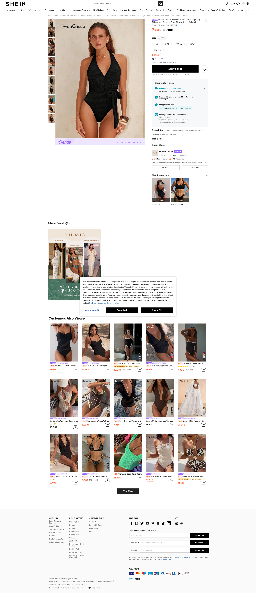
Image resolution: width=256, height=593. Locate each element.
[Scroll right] (248, 10)
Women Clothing (73, 16)
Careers (52, 536)
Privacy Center (54, 581)
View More (128, 491)
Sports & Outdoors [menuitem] (218, 10)
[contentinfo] (169, 573)
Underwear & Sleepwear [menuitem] (81, 10)
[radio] (156, 44)
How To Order (74, 531)
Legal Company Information (55, 522)
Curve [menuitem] (115, 10)
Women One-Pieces (104, 16)
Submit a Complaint (56, 542)
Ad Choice (79, 585)
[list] (150, 523)
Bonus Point (93, 528)
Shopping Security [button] (166, 105)
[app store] (176, 525)
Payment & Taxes (95, 525)
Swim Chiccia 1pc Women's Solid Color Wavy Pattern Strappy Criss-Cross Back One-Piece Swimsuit (64, 476)
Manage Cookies (89, 581)
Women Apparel (60, 16)
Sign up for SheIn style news (142, 530)
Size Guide (73, 538)
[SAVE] (204, 69)
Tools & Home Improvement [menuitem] (239, 10)
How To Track (74, 535)
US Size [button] (161, 38)
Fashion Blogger (55, 533)
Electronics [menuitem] (204, 10)
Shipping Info (74, 522)
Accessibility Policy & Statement (77, 556)
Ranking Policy (74, 549)
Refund (72, 528)
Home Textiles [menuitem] (168, 10)
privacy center (166, 559)
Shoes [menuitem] (158, 10)
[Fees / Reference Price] (160, 30)
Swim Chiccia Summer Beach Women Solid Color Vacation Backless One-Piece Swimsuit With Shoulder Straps (96, 366)
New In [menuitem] (23, 10)
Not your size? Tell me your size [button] (164, 62)
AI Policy (52, 585)
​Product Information (76, 552)
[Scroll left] (245, 10)
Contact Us (93, 522)
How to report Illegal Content (76, 545)
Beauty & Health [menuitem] (146, 10)
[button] (243, 3)
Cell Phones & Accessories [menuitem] (187, 10)
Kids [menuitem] (108, 10)
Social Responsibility (57, 529)
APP (176, 518)
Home (50, 16)
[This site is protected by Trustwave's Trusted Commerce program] (131, 579)
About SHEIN (54, 526)
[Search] (160, 3)
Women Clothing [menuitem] (35, 10)
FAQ (90, 531)
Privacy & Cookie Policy (181, 557)
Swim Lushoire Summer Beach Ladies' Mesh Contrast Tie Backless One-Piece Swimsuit (64, 366)
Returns (72, 525)
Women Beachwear (88, 16)
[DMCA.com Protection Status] (137, 579)
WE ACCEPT (134, 569)
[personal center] (227, 3)
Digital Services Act (56, 539)
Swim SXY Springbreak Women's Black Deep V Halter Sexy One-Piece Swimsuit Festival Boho (160, 421)
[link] (232, 3)
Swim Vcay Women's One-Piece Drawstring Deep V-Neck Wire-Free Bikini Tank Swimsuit (160, 366)
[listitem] (161, 190)
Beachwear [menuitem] (49, 10)
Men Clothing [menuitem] (98, 10)
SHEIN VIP (73, 541)
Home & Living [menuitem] (62, 10)
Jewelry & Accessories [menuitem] (128, 10)
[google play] (181, 525)
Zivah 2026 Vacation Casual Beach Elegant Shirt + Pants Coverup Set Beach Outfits (192, 421)
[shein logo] (15, 3)
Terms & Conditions (105, 581)
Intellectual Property (65, 585)
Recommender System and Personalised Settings (67, 588)
